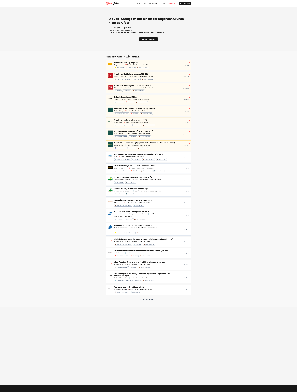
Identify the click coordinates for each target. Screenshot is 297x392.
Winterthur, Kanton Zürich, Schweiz (141, 65)
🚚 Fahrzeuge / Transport (121, 113)
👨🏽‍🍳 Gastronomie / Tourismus (122, 79)
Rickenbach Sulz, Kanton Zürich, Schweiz (150, 179)
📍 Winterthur (131, 67)
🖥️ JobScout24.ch (161, 159)
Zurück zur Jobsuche (148, 39)
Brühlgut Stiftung (118, 111)
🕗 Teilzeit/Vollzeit (125, 99)
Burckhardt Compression (120, 278)
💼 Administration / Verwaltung (123, 205)
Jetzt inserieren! (185, 3)
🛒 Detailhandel (119, 102)
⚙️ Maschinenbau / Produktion (123, 125)
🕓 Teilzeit (130, 76)
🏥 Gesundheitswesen (121, 136)
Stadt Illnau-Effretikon (120, 289)
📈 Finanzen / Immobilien (121, 292)
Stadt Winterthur (118, 241)
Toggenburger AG (118, 65)
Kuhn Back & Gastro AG (120, 76)
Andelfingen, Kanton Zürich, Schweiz (140, 202)
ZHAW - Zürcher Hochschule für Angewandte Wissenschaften (130, 214)
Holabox (116, 99)
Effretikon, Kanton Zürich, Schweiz (143, 289)
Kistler (115, 156)
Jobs (138, 3)
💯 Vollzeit (128, 65)
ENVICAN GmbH (118, 122)
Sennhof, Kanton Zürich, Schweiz (139, 122)
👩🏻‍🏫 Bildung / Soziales (120, 148)
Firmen (144, 3)
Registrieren (172, 3)
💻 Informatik (118, 219)
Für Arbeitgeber (153, 3)
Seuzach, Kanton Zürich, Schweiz (152, 191)
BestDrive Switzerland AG (120, 168)
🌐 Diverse (118, 90)
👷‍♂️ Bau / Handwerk (120, 67)
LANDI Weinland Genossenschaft (122, 179)
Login (163, 3)
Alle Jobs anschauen (147, 299)
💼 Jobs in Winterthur (142, 67)
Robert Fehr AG (118, 202)
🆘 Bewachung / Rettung (121, 256)
